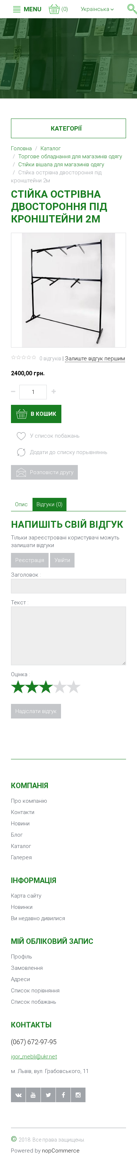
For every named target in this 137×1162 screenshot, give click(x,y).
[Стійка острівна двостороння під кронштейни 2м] (68, 289)
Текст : (19, 602)
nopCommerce (61, 1150)
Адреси (20, 979)
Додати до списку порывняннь (67, 452)
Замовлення (27, 968)
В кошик (42, 414)
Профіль (21, 956)
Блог (17, 835)
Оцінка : (20, 674)
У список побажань (54, 436)
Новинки (22, 907)
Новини (20, 823)
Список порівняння (35, 990)
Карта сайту (26, 895)
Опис (21, 504)
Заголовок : (26, 575)
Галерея (21, 857)
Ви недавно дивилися (38, 918)
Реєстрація (29, 560)
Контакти (22, 812)
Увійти (62, 560)
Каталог (21, 846)
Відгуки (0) (49, 504)
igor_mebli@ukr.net (34, 1056)
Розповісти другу (50, 472)
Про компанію (29, 801)
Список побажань (33, 1002)
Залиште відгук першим (95, 358)
